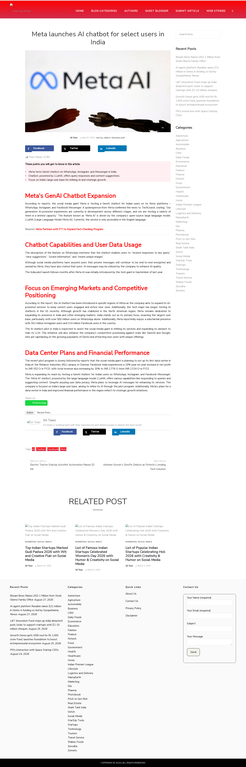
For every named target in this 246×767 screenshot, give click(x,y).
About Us (131, 593)
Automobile (182, 144)
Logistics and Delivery (188, 213)
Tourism (180, 273)
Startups (181, 264)
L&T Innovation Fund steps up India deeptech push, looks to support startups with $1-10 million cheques (196, 86)
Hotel (179, 200)
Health (180, 191)
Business (181, 148)
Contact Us (132, 601)
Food (179, 183)
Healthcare (182, 196)
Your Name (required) (199, 597)
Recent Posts (43, 412)
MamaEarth (182, 217)
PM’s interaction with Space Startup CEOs (34, 650)
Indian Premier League (188, 204)
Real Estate (182, 243)
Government (183, 187)
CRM (178, 153)
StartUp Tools (184, 260)
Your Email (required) (199, 610)
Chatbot (41, 449)
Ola (178, 226)
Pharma (180, 230)
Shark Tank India (185, 247)
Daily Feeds (182, 157)
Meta (63, 449)
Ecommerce (182, 161)
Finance (180, 174)
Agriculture (182, 140)
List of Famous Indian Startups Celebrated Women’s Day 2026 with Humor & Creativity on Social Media (97, 556)
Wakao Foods (184, 282)
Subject (191, 623)
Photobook (182, 234)
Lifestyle (181, 209)
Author (30, 412)
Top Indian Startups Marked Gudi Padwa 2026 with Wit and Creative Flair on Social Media (46, 554)
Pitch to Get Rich (185, 239)
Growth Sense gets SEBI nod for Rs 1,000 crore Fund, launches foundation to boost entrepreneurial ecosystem (197, 100)
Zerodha (180, 286)
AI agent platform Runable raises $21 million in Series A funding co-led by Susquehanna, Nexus (197, 71)
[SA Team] (33, 422)
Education (181, 166)
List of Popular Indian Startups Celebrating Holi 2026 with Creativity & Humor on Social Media (145, 554)
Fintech (180, 179)
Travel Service (184, 277)
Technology (118, 138)
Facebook (53, 449)
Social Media (103, 138)
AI (33, 449)
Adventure (182, 136)
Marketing (30, 542)
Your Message (195, 636)
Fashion (180, 170)
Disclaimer (131, 615)
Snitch (179, 252)
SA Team (73, 138)
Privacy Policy (133, 608)
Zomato (180, 290)
